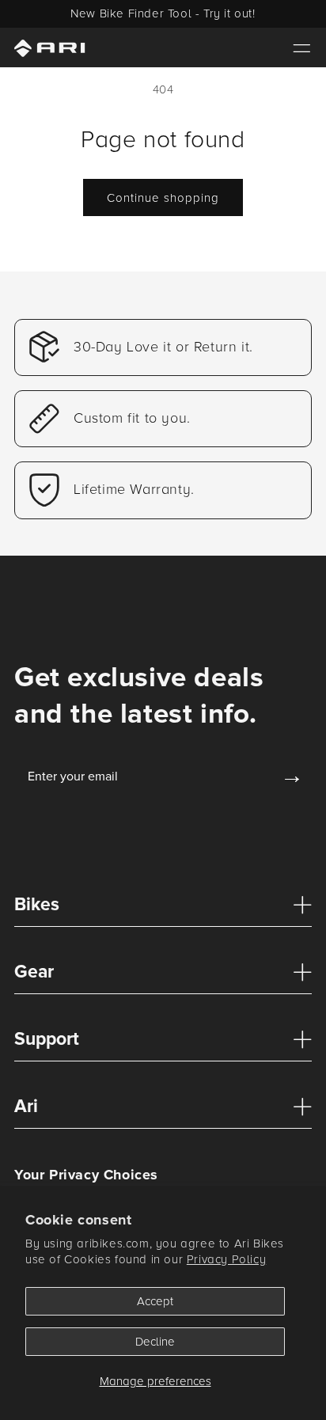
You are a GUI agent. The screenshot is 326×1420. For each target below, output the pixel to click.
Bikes (36, 905)
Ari (26, 1106)
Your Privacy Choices (86, 1174)
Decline (155, 1342)
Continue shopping (163, 198)
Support (46, 1039)
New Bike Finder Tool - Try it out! (162, 13)
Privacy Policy (226, 1259)
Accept (155, 1301)
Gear (34, 972)
